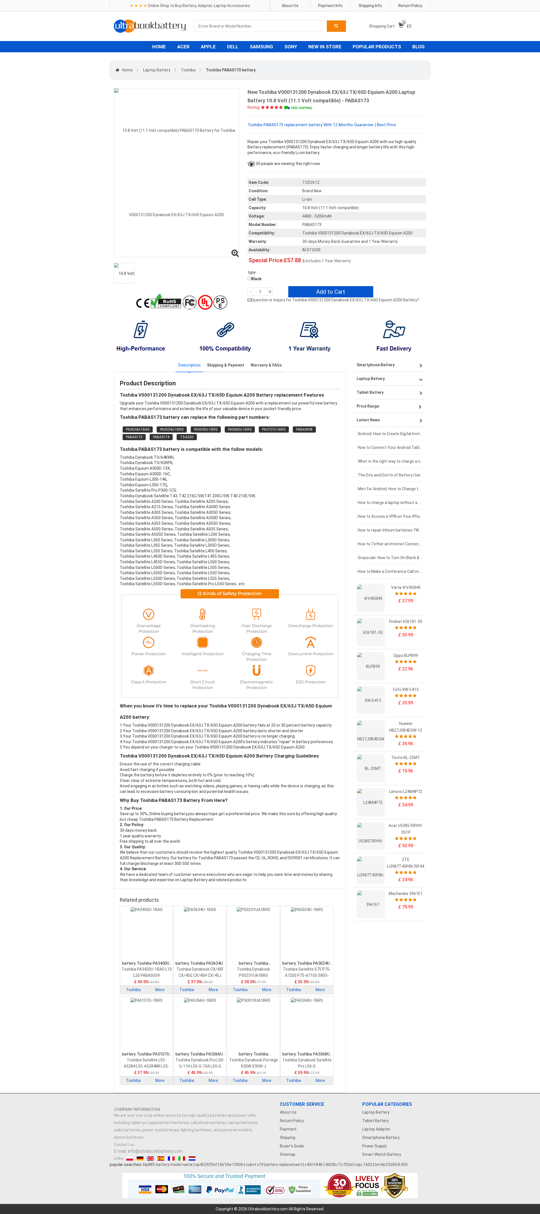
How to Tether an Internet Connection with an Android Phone (390, 544)
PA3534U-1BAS (137, 429)
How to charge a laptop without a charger (390, 502)
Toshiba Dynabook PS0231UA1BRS (253, 972)
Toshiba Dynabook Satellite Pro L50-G (307, 1063)
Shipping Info (370, 5)
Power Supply (374, 1146)
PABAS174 (161, 437)
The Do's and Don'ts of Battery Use (389, 475)
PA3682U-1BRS (239, 429)
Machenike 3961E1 (406, 893)
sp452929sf (206, 1164)
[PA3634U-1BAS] (200, 933)
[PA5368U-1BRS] (307, 1024)
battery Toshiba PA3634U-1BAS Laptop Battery (200, 963)
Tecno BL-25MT (405, 757)
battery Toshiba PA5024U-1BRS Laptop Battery (306, 963)
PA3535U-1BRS (205, 429)
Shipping (287, 1137)
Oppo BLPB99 (405, 655)
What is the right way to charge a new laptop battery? (390, 461)
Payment (288, 1129)
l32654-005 (398, 1164)
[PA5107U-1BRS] (146, 1024)
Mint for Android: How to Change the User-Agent (390, 489)
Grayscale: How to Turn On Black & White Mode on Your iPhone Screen (390, 557)
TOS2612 (311, 182)
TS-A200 (187, 437)
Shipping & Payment (225, 365)
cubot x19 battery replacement (274, 1164)
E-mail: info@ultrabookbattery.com (148, 1151)
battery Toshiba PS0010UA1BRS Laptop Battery (253, 1054)
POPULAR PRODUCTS (377, 46)
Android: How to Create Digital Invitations (390, 433)
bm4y (380, 1164)
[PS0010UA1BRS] (253, 1024)
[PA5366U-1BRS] (200, 1024)
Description (189, 365)
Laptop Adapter (376, 1129)
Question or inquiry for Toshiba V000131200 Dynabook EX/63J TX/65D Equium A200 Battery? (335, 300)
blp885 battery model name (168, 1164)
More (160, 989)
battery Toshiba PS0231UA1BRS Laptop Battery (253, 963)
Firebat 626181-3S (405, 621)
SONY (290, 46)
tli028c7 (332, 1164)
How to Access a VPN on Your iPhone (390, 516)
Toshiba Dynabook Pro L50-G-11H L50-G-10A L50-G (200, 1063)
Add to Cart (330, 291)
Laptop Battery (156, 70)
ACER (183, 46)
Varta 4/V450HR (405, 587)
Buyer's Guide (292, 1146)
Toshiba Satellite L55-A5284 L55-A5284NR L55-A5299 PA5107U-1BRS (146, 1063)
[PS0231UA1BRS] (253, 933)
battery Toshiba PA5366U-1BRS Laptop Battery (200, 1054)
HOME (159, 46)
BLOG (418, 46)
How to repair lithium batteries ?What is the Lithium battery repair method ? (390, 530)
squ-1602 (363, 1164)
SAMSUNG (261, 46)
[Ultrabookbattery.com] (150, 26)
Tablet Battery (375, 1120)
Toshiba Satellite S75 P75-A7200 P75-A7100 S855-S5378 (307, 972)
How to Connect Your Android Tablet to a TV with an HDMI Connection (390, 447)
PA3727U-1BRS (273, 429)
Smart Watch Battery (381, 1154)
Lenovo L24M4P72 (405, 791)
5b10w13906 (231, 1164)
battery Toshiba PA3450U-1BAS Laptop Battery (146, 963)
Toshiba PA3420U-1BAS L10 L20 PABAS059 (147, 972)
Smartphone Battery (381, 1137)
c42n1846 (314, 1164)
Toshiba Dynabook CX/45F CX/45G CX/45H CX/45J (200, 972)
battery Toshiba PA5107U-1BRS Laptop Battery (146, 1054)
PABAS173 (134, 437)
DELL (232, 46)
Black (256, 279)
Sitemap (287, 1154)
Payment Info (330, 5)
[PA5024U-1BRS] (307, 933)
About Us (290, 5)
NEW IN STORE (324, 46)
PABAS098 (304, 429)
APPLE (208, 46)
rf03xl (347, 1164)
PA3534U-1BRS (171, 429)
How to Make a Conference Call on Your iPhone (390, 571)
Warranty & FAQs (266, 365)
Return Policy (410, 5)
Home (127, 70)
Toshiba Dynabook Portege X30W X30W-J (253, 1063)
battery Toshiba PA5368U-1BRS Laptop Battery (306, 1054)
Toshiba (188, 70)
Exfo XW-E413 (405, 689)
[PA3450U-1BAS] (146, 933)
